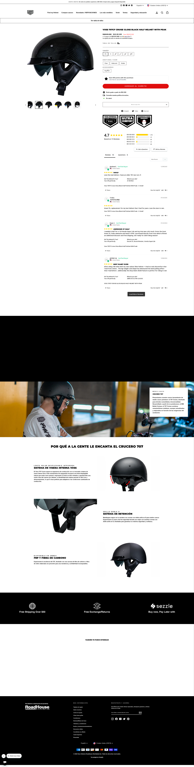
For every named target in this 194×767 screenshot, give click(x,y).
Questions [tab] (121, 155)
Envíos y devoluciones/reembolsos (82, 726)
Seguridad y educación (139, 12)
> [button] (136, 294)
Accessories (108, 67)
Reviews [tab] (108, 155)
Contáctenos (76, 718)
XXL (131, 54)
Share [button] (108, 190)
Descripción (135, 104)
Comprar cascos (67, 12)
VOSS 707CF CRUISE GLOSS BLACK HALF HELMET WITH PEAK (123, 283)
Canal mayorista (77, 734)
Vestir (118, 12)
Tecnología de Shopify (97, 757)
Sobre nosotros (77, 709)
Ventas (125, 12)
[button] (136, 36)
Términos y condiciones (79, 723)
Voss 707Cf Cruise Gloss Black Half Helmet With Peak (120, 186)
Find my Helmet (52, 12)
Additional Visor (110, 59)
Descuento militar (78, 729)
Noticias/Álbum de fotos (79, 720)
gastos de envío (109, 38)
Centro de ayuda (77, 712)
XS (105, 54)
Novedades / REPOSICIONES (86, 12)
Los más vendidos (106, 12)
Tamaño (106, 50)
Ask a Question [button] (143, 149)
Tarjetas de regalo (78, 707)
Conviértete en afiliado (79, 732)
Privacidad (76, 737)
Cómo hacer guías (78, 715)
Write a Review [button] (160, 149)
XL (125, 54)
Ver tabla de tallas (97, 20)
